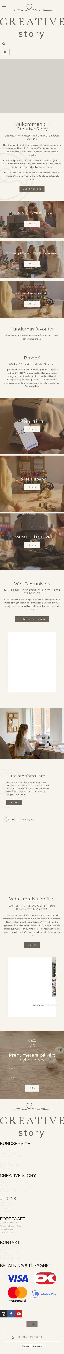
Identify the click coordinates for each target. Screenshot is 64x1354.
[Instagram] (3, 1313)
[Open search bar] (3, 43)
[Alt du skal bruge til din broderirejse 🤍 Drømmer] (16, 871)
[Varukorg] (5, 52)
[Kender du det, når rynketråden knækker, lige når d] (48, 835)
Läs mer (32, 223)
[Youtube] (18, 1313)
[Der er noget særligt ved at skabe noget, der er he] (16, 835)
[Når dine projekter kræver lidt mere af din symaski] (16, 853)
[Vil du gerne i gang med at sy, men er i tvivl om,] (48, 871)
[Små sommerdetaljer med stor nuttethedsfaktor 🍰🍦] (48, 853)
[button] (5, 662)
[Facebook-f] (11, 1313)
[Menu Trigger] (4, 6)
